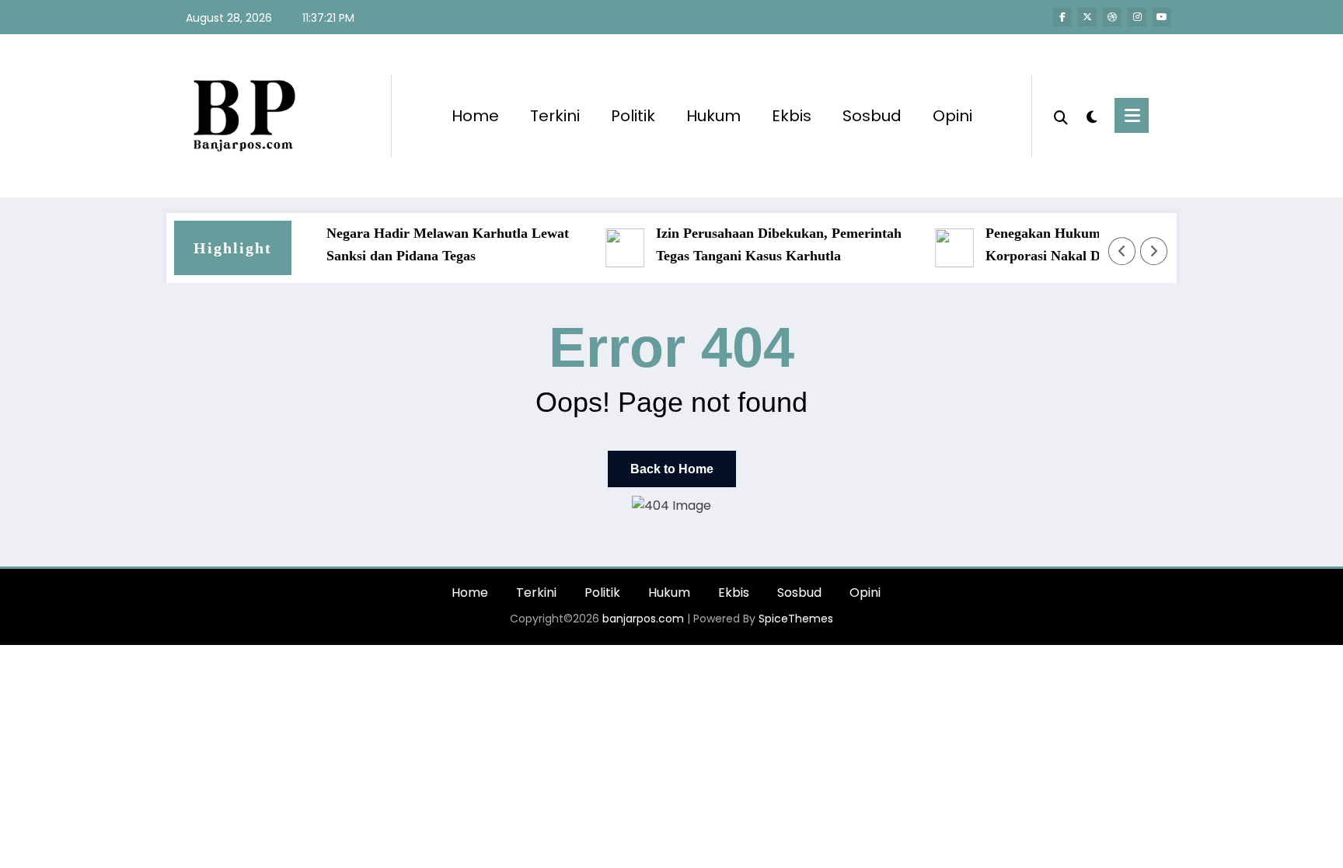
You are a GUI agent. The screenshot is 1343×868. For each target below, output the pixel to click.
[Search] (1061, 116)
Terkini (555, 116)
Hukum (713, 116)
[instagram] (1137, 17)
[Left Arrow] (1122, 251)
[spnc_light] (1091, 115)
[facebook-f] (1062, 17)
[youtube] (1162, 17)
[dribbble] (1112, 17)
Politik (633, 116)
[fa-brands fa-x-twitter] (1087, 17)
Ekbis (791, 116)
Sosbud (872, 116)
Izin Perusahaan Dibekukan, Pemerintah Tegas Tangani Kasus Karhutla (768, 244)
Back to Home (671, 469)
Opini (952, 116)
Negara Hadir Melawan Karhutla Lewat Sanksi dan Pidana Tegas (437, 244)
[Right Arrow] (1154, 251)
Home (475, 116)
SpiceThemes (796, 618)
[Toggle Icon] (1132, 115)
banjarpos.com (641, 618)
